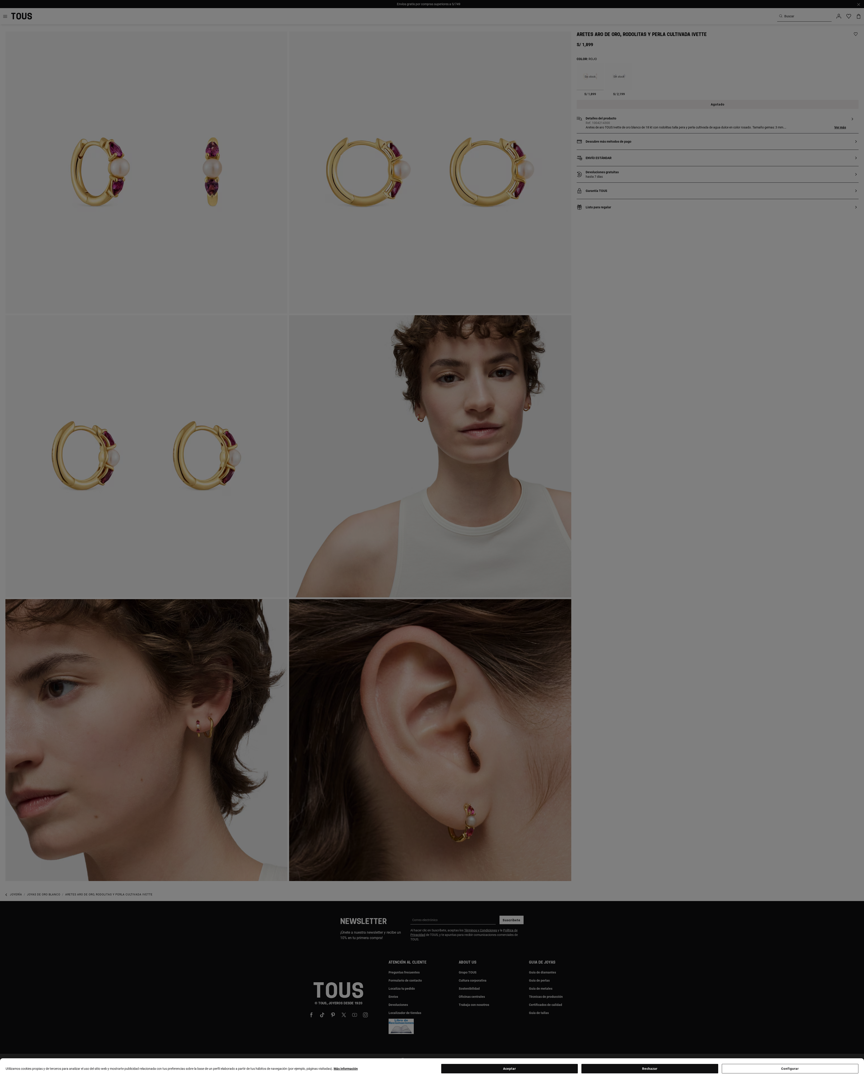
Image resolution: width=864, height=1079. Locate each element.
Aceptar (509, 1068)
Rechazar (649, 1068)
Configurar (790, 1068)
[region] (432, 1068)
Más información (346, 1068)
